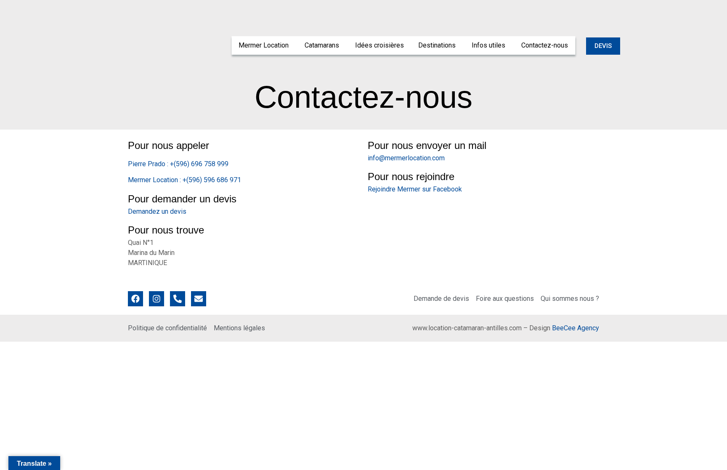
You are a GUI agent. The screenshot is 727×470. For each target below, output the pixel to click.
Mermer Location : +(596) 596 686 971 (184, 180)
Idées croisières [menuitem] (379, 45)
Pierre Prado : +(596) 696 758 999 (178, 164)
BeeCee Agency (575, 328)
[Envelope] (198, 298)
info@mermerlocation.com (406, 158)
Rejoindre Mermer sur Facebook (415, 189)
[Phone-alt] (177, 298)
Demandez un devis (157, 211)
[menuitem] (264, 45)
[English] (591, 8)
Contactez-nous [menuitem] (544, 45)
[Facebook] (135, 298)
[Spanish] (599, 8)
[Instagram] (156, 298)
